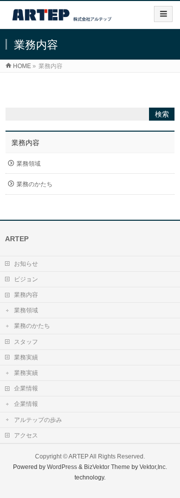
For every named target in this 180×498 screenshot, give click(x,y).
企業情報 (26, 388)
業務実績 (26, 357)
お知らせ (26, 263)
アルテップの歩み (38, 419)
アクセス (26, 435)
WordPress (62, 466)
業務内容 (26, 143)
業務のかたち (34, 184)
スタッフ (26, 341)
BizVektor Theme (107, 466)
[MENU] (163, 14)
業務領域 (28, 163)
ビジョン (26, 279)
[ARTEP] (63, 18)
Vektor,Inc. (153, 466)
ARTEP (78, 456)
